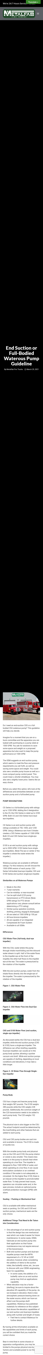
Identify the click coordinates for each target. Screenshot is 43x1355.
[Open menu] (38, 13)
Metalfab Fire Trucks (15, 369)
